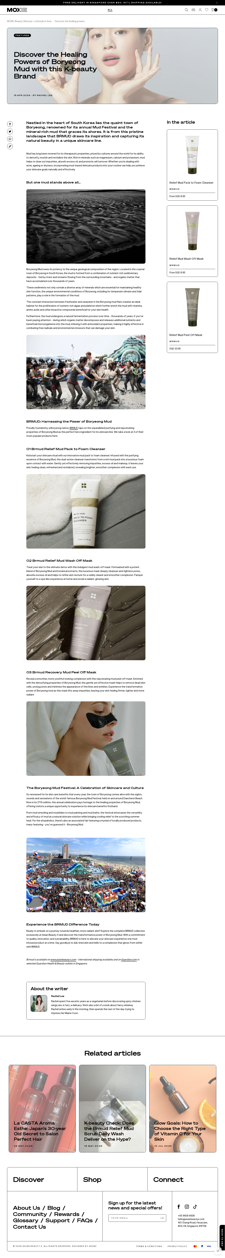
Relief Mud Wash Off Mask (186, 258)
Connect (168, 1179)
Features (22, 35)
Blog (53, 1207)
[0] (212, 10)
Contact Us (29, 1226)
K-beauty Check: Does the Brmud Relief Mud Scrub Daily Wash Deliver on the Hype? (109, 1131)
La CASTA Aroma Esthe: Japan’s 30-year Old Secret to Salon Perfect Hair (40, 1131)
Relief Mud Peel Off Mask (185, 335)
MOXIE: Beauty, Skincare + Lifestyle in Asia (29, 21)
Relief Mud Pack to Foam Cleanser (191, 182)
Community (30, 1214)
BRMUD (74, 427)
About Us (26, 1207)
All (110, 10)
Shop (92, 1179)
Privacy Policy (177, 1246)
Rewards (66, 1214)
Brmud (174, 189)
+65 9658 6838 (186, 1215)
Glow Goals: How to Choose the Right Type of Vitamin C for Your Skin (180, 1131)
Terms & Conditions (149, 1246)
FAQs (85, 1220)
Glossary (25, 1220)
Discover (28, 1179)
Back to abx (222, 1237)
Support (58, 1220)
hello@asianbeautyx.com (191, 1218)
